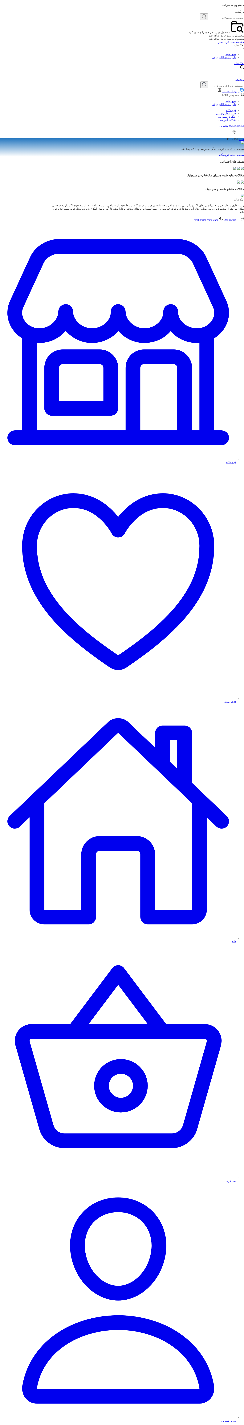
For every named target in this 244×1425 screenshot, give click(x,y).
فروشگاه (231, 110)
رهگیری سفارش (227, 116)
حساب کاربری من (226, 113)
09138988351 (231, 220)
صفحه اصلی (237, 155)
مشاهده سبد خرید (234, 42)
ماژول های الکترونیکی (224, 57)
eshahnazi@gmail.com (206, 220)
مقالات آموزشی (227, 120)
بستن (220, 42)
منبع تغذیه (231, 54)
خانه (241, 139)
